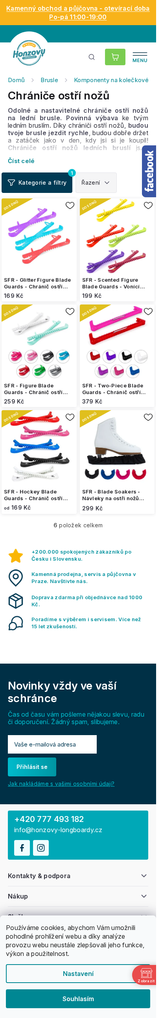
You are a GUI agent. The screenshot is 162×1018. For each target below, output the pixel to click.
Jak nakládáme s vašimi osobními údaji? (61, 783)
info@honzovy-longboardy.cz (58, 830)
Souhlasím (78, 999)
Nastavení (78, 974)
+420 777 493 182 (49, 819)
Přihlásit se (32, 766)
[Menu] (140, 57)
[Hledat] (92, 57)
